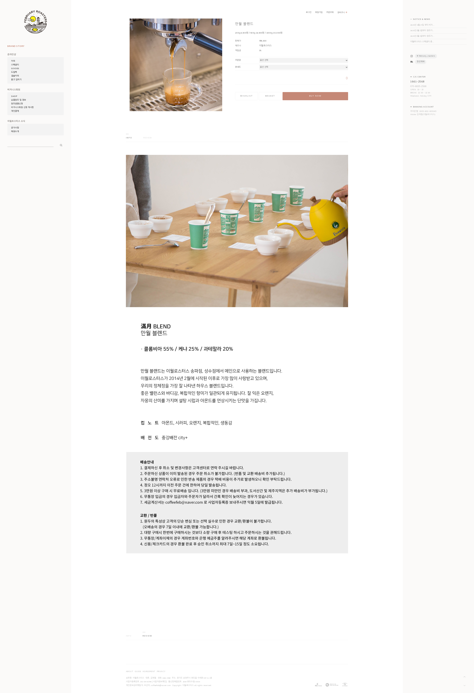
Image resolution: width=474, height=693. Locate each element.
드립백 (14, 72)
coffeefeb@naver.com (161, 685)
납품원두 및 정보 (18, 100)
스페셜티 (15, 65)
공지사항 (15, 128)
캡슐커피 (15, 76)
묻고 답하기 (16, 80)
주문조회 (330, 12)
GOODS (15, 68)
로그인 (308, 12)
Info (129, 138)
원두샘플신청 (17, 104)
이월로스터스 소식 (16, 121)
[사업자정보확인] (159, 682)
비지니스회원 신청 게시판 (22, 107)
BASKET (270, 96)
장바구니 (342, 12)
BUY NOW (315, 96)
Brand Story (15, 46)
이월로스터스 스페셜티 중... (422, 42)
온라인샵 (11, 55)
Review (147, 138)
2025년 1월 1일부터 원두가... (422, 30)
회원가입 (319, 12)
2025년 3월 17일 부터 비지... (422, 25)
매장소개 (15, 131)
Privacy (161, 671)
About (129, 671)
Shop (14, 96)
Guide (138, 671)
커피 (13, 61)
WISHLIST (246, 96)
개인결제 (15, 111)
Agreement (149, 671)
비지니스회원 (13, 90)
